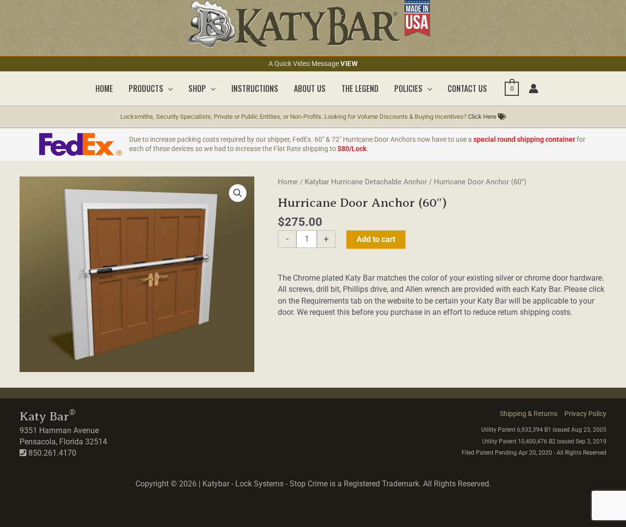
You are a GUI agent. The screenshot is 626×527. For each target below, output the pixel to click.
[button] (168, 88)
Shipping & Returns (529, 413)
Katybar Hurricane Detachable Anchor (366, 181)
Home (288, 181)
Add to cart (376, 239)
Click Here (483, 116)
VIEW (349, 63)
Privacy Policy (585, 413)
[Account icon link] (533, 88)
